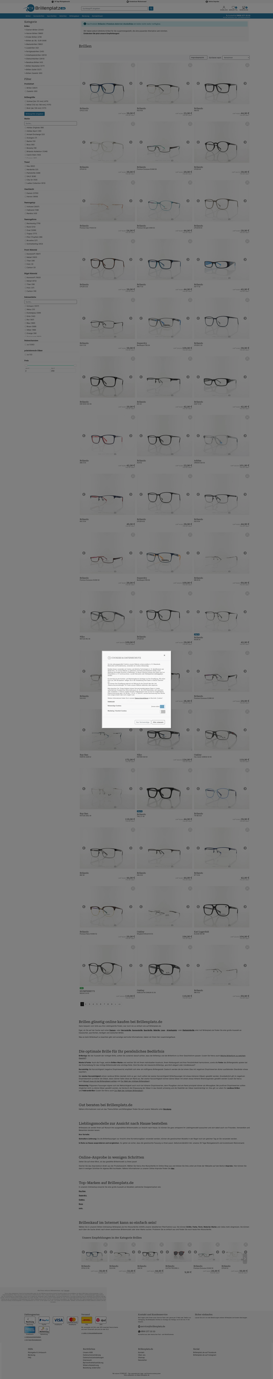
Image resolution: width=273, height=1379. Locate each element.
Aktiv (162, 706)
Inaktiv (163, 711)
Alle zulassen (158, 722)
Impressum (111, 701)
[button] (162, 706)
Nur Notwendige (142, 722)
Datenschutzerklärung (141, 698)
